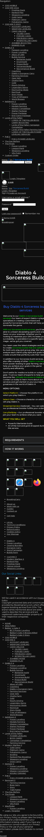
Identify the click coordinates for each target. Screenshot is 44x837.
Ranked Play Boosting (20, 757)
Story (12, 787)
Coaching (16, 71)
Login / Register (12, 811)
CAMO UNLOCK (19, 31)
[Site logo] (8, 222)
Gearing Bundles (15, 545)
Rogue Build (22, 64)
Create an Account (17, 193)
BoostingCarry (13, 499)
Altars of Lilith (18, 55)
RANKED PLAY (18, 45)
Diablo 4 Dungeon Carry (23, 73)
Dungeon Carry (14, 548)
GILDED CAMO (23, 33)
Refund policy (13, 529)
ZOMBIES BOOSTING (21, 43)
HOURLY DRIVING (18, 773)
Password (7, 204)
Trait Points (15, 790)
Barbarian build (23, 59)
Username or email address (16, 197)
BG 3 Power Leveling (20, 630)
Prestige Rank (18, 10)
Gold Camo (17, 17)
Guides (10, 509)
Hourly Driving (18, 85)
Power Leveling (19, 52)
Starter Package (19, 111)
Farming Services (20, 76)
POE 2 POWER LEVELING (23, 139)
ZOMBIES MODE (17, 658)
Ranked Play (17, 12)
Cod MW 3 (12, 557)
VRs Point (16, 153)
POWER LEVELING (18, 736)
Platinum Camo (19, 19)
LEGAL (10, 522)
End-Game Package (21, 115)
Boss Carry (15, 785)
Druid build (21, 62)
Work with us (13, 506)
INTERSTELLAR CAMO (26, 40)
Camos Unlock (13, 566)
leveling (13, 754)
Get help (11, 516)
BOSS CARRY (16, 738)
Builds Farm (12, 552)
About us (11, 504)
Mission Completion (21, 108)
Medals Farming (19, 106)
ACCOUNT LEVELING (21, 26)
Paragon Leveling (20, 50)
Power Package (19, 113)
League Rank (18, 148)
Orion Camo (15, 761)
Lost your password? (12, 213)
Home (5, 160)
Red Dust (16, 92)
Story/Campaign (14, 550)
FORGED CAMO (23, 36)
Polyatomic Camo (20, 22)
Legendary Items (20, 87)
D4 (11, 160)
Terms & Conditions (16, 525)
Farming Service (17, 743)
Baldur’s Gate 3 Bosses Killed (23, 633)
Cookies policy (13, 532)
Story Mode (17, 94)
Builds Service (18, 57)
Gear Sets (16, 78)
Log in (5, 209)
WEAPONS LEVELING (21, 29)
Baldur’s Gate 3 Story (20, 635)
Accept (3, 836)
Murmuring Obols (20, 90)
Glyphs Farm (17, 80)
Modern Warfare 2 (15, 559)
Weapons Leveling (20, 15)
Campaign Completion (20, 740)
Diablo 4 (11, 541)
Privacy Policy (13, 527)
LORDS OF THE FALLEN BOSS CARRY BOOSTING (25, 121)
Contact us (12, 511)
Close (2, 619)
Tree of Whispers (20, 97)
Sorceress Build (23, 66)
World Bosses (18, 99)
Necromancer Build (25, 69)
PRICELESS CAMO (24, 38)
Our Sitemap (13, 534)
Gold (14, 83)
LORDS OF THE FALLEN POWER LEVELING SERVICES (26, 133)
